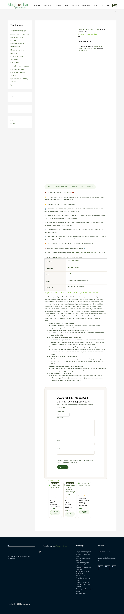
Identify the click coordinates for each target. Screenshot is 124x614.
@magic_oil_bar (61, 546)
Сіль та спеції (15, 63)
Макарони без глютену (18, 50)
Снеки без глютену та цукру (19, 66)
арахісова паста (83, 50)
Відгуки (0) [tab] (90, 186)
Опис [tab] (48, 186)
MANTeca (71, 260)
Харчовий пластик (73, 267)
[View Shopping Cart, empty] (114, 5)
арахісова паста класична (64, 257)
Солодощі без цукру (17, 69)
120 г (69, 273)
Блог (66, 5)
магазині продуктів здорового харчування (84, 252)
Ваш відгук (60, 417)
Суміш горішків (66, 192)
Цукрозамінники (15, 85)
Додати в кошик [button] (55, 512)
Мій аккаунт (86, 5)
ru (102, 5)
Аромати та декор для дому (19, 34)
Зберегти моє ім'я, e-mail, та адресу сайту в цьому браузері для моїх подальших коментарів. (75, 461)
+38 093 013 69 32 (104, 552)
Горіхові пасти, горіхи (92, 29)
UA (108, 5)
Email (59, 449)
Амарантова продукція (18, 30)
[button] (115, 12)
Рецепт (12, 124)
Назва (59, 440)
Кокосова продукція (17, 43)
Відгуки (58, 5)
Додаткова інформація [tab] (60, 186)
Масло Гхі (13, 53)
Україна (76, 260)
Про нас (74, 5)
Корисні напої (15, 46)
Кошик (96, 5)
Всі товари (47, 5)
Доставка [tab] (74, 186)
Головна (37, 5)
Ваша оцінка (61, 411)
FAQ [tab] (82, 186)
